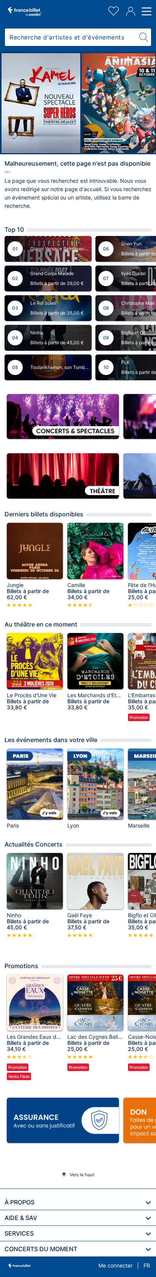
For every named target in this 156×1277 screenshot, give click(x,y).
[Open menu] (145, 11)
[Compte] (130, 11)
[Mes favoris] (113, 10)
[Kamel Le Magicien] (41, 103)
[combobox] (70, 37)
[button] (78, 1174)
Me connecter (115, 1265)
